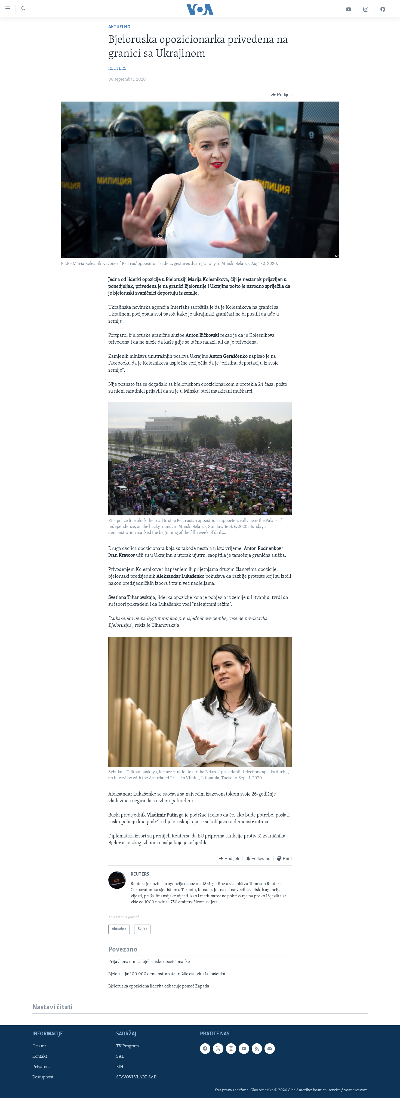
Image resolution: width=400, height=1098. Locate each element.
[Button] (281, 94)
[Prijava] (269, 1048)
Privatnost (42, 1067)
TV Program (127, 1046)
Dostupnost (42, 1077)
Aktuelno (119, 27)
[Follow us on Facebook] (205, 1048)
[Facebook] (382, 9)
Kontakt (39, 1056)
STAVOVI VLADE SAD (136, 1077)
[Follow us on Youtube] (244, 1048)
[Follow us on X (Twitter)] (218, 1048)
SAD (120, 1056)
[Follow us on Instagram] (231, 1048)
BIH (119, 1067)
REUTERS (117, 68)
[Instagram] (365, 9)
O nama (39, 1046)
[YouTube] (348, 9)
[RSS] (257, 1048)
